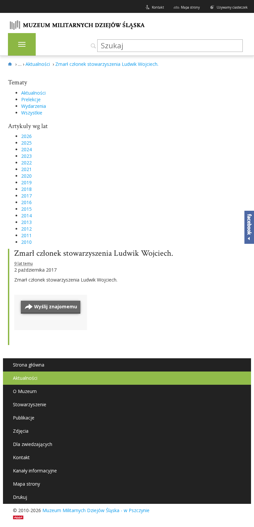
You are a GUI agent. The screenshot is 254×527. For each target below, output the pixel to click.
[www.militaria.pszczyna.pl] (11, 64)
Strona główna (28, 365)
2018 (26, 189)
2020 (26, 176)
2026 (26, 136)
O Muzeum (25, 391)
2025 (26, 143)
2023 (26, 156)
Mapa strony (190, 7)
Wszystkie (31, 113)
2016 (26, 202)
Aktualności (33, 93)
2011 (26, 235)
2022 (26, 162)
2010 (26, 242)
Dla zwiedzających (32, 444)
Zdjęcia (20, 431)
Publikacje (23, 418)
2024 (26, 149)
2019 (26, 182)
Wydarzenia (33, 106)
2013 (26, 222)
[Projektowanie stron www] (20, 517)
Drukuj (20, 497)
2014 (26, 215)
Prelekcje (31, 99)
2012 (26, 229)
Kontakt (158, 7)
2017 (26, 196)
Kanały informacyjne (35, 470)
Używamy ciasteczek (232, 7)
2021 (26, 169)
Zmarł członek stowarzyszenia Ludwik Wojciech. (93, 253)
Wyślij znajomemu (55, 306)
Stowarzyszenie (29, 404)
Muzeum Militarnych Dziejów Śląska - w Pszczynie (95, 510)
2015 (26, 209)
